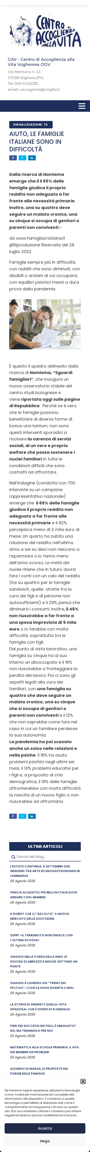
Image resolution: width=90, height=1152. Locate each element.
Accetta (45, 1128)
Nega (45, 1141)
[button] (83, 1081)
